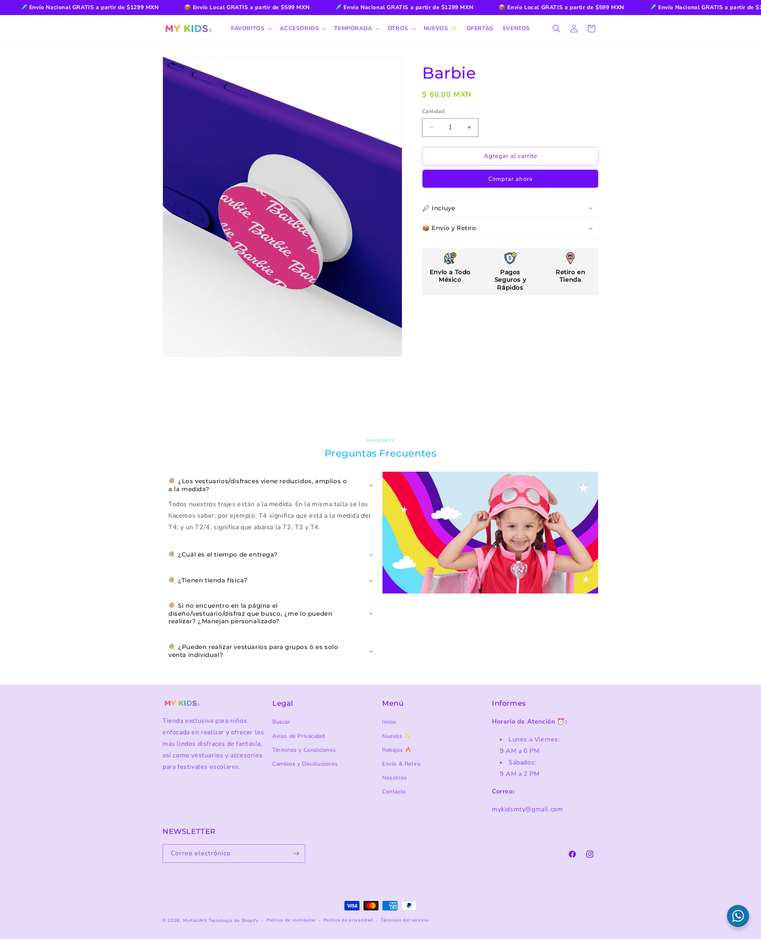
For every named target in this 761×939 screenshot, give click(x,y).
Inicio (389, 722)
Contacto (394, 791)
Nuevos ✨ (396, 736)
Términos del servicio (405, 920)
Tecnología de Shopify (233, 921)
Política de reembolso (290, 920)
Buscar (281, 722)
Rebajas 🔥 (396, 750)
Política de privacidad (348, 920)
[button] (250, 28)
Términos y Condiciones (304, 750)
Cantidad (433, 111)
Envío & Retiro (401, 764)
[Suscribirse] (296, 853)
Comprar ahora (510, 179)
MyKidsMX (195, 921)
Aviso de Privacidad (298, 736)
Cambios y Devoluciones (305, 764)
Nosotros (394, 778)
